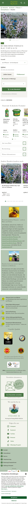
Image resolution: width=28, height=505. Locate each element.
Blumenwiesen (6, 245)
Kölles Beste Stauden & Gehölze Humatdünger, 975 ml (7, 121)
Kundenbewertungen (10, 370)
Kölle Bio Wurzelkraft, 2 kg (16, 120)
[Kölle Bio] (14, 43)
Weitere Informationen (8, 154)
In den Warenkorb (15, 89)
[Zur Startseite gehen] (14, 3)
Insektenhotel (6, 247)
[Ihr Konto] (24, 3)
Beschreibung (6, 149)
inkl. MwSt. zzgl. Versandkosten (7, 69)
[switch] (15, 366)
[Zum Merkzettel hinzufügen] (24, 14)
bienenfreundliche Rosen (9, 243)
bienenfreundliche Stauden (10, 239)
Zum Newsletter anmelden (14, 395)
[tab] (20, 74)
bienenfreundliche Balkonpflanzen (12, 241)
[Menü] (3, 3)
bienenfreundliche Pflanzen (10, 237)
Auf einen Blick (6, 143)
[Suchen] (21, 3)
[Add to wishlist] (18, 165)
